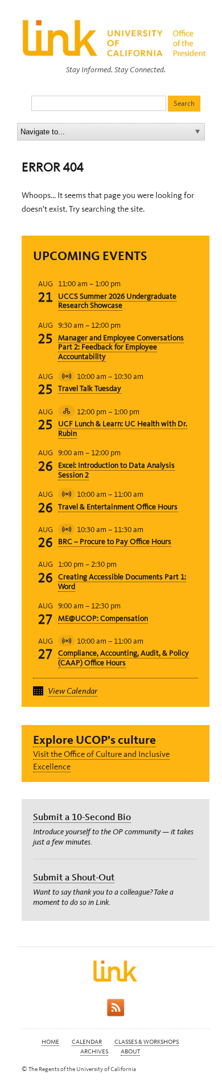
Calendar (87, 1041)
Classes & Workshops (146, 1041)
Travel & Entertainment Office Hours (118, 507)
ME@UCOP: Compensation (103, 618)
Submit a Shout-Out (73, 877)
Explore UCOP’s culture (94, 739)
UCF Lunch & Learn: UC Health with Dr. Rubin (122, 428)
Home (50, 1041)
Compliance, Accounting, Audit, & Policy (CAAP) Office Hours (123, 658)
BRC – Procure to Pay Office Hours (114, 541)
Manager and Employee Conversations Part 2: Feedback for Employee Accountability (121, 347)
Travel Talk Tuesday (89, 388)
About (130, 1051)
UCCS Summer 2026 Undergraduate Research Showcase (117, 301)
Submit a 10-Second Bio (82, 816)
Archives (94, 1051)
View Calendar (72, 691)
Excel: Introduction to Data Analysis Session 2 (116, 470)
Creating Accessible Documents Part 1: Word (122, 581)
